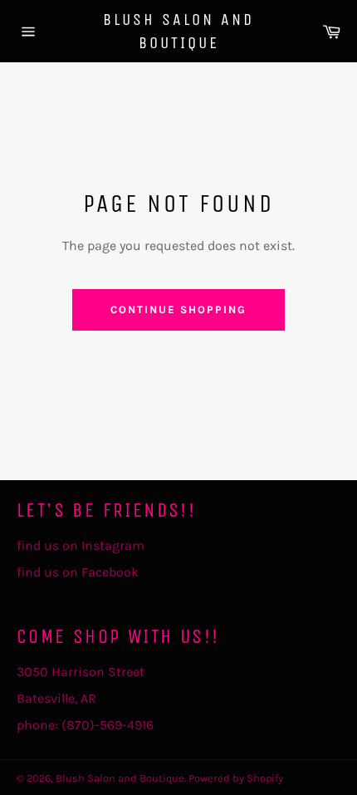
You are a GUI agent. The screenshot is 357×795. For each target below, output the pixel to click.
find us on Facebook (78, 572)
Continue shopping (178, 309)
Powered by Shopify (235, 778)
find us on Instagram (80, 545)
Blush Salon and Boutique (178, 31)
